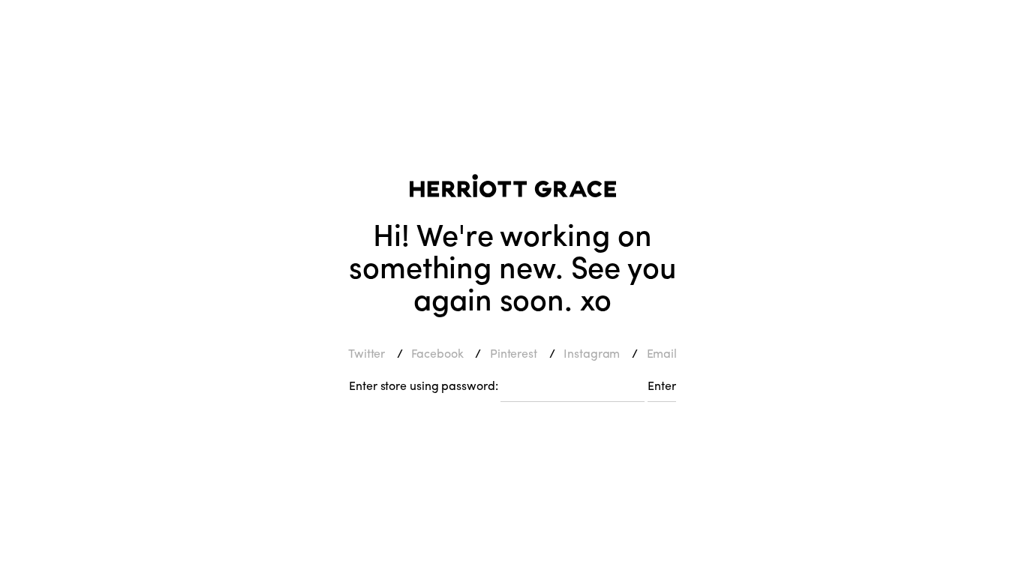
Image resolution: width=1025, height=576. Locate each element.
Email (662, 353)
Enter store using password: (423, 385)
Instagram (592, 353)
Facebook (437, 353)
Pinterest (513, 353)
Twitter (366, 353)
